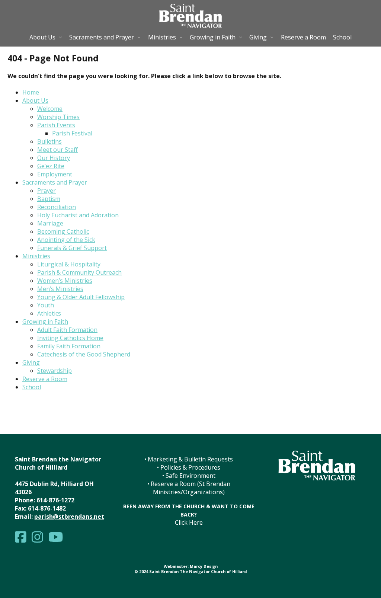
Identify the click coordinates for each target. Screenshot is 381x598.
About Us (42, 37)
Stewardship (54, 371)
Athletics (49, 313)
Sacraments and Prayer (101, 37)
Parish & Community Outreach (79, 272)
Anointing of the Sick (66, 240)
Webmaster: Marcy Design (191, 566)
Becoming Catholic (63, 231)
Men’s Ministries (60, 289)
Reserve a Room (303, 37)
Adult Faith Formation (67, 330)
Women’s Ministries (64, 280)
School (342, 37)
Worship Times (58, 117)
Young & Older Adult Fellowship (81, 297)
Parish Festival (72, 133)
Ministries (162, 37)
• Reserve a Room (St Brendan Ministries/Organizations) (188, 488)
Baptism (48, 199)
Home (30, 92)
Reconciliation (56, 207)
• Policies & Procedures (188, 467)
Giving (258, 37)
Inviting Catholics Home (70, 338)
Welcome (50, 109)
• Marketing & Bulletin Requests (188, 459)
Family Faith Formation (68, 346)
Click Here (189, 522)
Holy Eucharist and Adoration (78, 215)
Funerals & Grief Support (72, 248)
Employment (54, 174)
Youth (45, 305)
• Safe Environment (188, 475)
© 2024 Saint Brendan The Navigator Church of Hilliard (190, 571)
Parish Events (56, 125)
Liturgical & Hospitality (68, 264)
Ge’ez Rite (50, 166)
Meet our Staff (57, 149)
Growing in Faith (213, 37)
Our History (53, 158)
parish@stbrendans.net (69, 516)
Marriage (50, 223)
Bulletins (49, 141)
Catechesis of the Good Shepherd (83, 354)
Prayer (46, 190)
